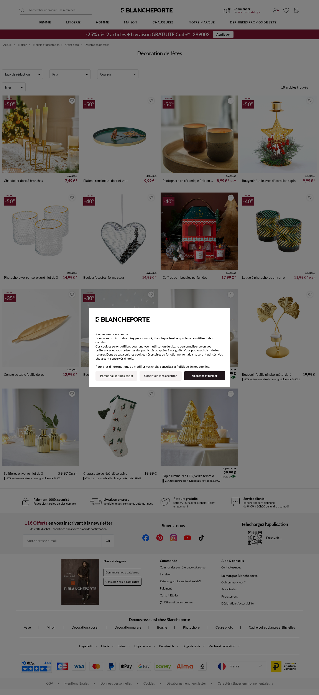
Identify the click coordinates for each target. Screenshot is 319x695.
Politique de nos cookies (192, 366)
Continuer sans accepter (160, 375)
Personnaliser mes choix (116, 375)
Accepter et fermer (204, 375)
